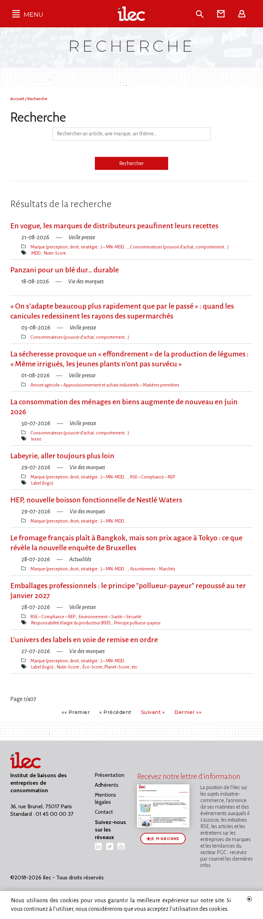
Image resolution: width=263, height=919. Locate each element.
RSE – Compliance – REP (152, 476)
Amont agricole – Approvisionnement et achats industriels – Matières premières (104, 385)
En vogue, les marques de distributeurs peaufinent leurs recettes (114, 226)
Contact (104, 812)
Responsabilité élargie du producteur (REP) (71, 622)
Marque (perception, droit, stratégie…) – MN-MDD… (78, 246)
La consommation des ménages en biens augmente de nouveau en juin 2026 (124, 407)
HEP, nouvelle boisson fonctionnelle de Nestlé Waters (96, 500)
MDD (36, 253)
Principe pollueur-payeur (137, 622)
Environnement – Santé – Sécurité (110, 616)
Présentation (109, 775)
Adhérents (106, 785)
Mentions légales (105, 798)
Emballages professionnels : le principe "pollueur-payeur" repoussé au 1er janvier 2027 (128, 591)
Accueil (17, 98)
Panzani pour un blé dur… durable (64, 270)
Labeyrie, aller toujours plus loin (62, 456)
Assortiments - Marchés (152, 568)
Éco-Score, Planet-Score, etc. (110, 667)
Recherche (37, 98)
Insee (36, 439)
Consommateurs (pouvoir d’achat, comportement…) (179, 246)
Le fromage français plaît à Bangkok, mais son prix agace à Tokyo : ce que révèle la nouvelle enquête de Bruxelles (126, 543)
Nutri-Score (55, 253)
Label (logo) (42, 483)
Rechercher (131, 163)
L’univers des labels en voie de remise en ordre (84, 640)
